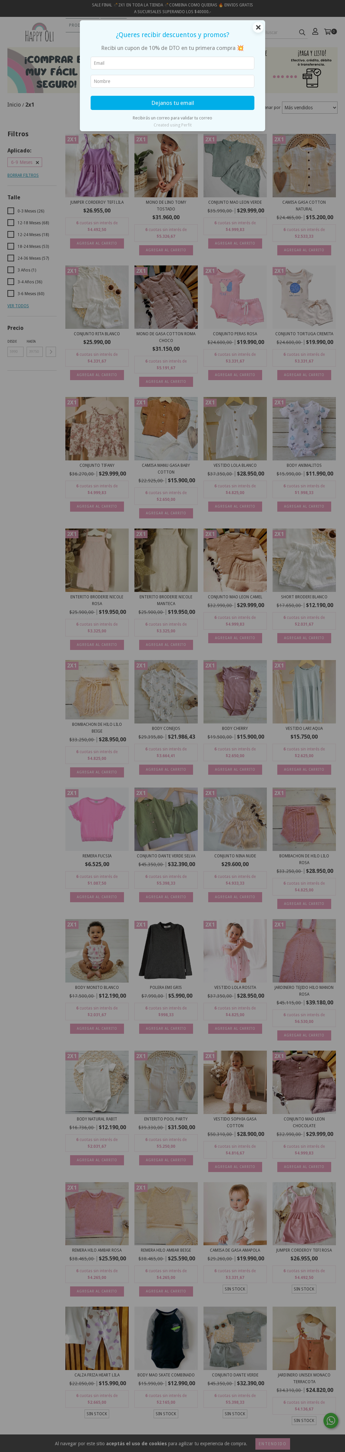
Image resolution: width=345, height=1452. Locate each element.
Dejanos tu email (172, 102)
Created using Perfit (173, 124)
